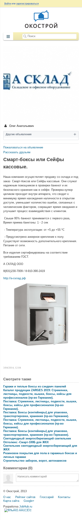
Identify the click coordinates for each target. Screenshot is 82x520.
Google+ (29, 500)
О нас (7, 497)
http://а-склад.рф (14, 278)
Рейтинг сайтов (25, 497)
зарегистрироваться (27, 3)
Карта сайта (11, 500)
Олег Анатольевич (21, 126)
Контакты (64, 497)
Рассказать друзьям (16, 152)
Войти (7, 3)
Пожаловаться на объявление (23, 147)
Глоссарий (47, 497)
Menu (8, 36)
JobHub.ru (25, 506)
